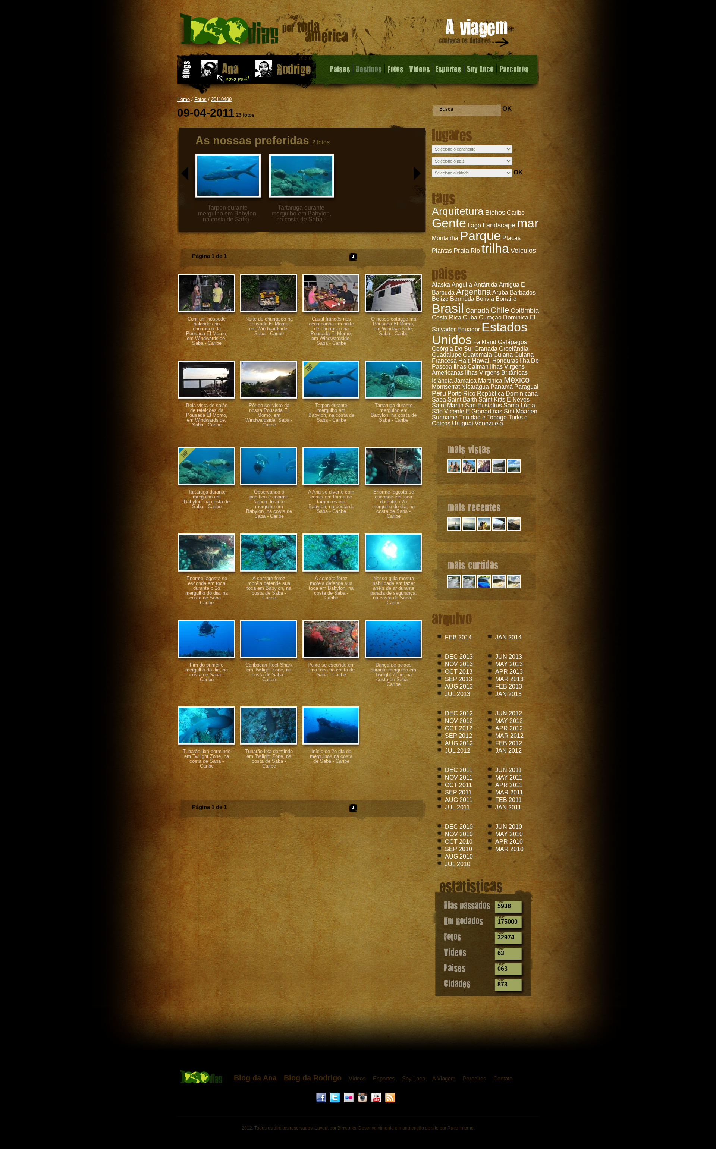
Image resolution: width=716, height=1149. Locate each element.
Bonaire (506, 299)
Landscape (499, 225)
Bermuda (462, 299)
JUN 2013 (508, 657)
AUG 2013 (459, 686)
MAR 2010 (509, 849)
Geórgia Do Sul (452, 349)
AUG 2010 (459, 856)
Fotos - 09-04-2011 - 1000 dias (264, 31)
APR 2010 (509, 841)
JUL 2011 (457, 807)
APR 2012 (509, 728)
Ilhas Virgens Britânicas (496, 372)
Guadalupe (446, 355)
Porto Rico (461, 393)
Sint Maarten (520, 411)
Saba (439, 399)
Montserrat (446, 387)
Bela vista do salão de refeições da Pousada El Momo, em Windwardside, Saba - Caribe (206, 415)
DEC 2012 (459, 713)
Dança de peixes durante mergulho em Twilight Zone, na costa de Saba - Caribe (393, 674)
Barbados (523, 292)
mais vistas (469, 449)
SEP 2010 (458, 849)
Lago (474, 225)
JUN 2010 (508, 827)
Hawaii (481, 361)
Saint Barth (462, 399)
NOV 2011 (458, 777)
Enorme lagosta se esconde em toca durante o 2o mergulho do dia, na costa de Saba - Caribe (393, 504)
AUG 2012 (459, 743)
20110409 (221, 99)
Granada (485, 349)
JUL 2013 (457, 694)
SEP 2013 (458, 679)
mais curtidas (473, 564)
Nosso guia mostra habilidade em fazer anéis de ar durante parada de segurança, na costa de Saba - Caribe (393, 590)
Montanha (445, 238)
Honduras (505, 361)
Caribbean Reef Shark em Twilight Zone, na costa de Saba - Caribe (269, 672)
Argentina (473, 291)
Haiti (464, 361)
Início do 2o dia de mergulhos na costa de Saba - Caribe (331, 756)
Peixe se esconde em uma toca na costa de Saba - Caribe (331, 669)
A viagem (474, 34)
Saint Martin (448, 405)
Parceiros (514, 68)
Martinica (490, 380)
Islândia (442, 380)
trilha (495, 248)
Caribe (516, 213)
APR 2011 (508, 785)
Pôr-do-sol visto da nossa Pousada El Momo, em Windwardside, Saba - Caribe (268, 415)
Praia (461, 250)
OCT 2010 (458, 841)
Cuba (470, 317)
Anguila (462, 284)
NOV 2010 (459, 834)
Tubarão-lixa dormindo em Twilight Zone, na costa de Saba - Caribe (206, 759)
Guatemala (477, 355)
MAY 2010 (509, 834)
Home (183, 99)
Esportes (448, 68)
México (517, 379)
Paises (340, 68)
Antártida (485, 284)
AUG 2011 (458, 800)
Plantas (442, 251)
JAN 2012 (508, 750)
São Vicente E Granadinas (467, 411)
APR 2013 (509, 671)
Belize (440, 299)
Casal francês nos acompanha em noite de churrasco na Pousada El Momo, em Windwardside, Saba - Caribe (331, 331)
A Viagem (444, 1078)
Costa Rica (446, 317)
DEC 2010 (459, 827)
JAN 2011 (508, 807)
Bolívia (485, 299)
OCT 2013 (458, 671)
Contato (502, 1078)
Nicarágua (475, 387)
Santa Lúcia (519, 405)
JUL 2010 (457, 864)
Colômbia (525, 310)
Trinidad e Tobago (483, 417)
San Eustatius (483, 405)
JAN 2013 (508, 694)
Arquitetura (458, 211)
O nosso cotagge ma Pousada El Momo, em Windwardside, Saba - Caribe (393, 326)
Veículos (523, 250)
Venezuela (489, 423)
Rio (475, 251)
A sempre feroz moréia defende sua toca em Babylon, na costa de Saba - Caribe (268, 588)
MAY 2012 (509, 721)
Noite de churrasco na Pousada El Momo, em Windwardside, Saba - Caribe (269, 326)
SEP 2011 (458, 792)
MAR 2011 (509, 792)
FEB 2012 (508, 743)
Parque (480, 236)
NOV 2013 (459, 664)
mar (527, 223)
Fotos (395, 68)
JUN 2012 (508, 713)
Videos (419, 68)
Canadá (477, 310)
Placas (511, 238)
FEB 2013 (508, 686)
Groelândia (513, 349)
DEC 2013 (459, 657)
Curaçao (490, 317)
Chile (499, 310)
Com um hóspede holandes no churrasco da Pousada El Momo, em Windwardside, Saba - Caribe (206, 331)
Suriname (445, 417)
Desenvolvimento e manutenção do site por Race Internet (416, 1128)
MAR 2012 (509, 736)
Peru (439, 393)
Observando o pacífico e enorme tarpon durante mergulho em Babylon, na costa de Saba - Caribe (269, 504)
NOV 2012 (459, 721)
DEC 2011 (458, 770)
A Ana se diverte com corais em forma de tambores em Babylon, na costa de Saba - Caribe (331, 501)
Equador (468, 329)
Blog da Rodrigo (313, 1078)
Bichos (495, 212)
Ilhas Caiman (471, 366)
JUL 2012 (457, 750)
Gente (449, 223)
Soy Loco (480, 68)
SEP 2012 (458, 736)
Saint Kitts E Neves (504, 399)
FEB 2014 (458, 637)
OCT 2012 (458, 728)
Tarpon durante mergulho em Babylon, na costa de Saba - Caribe (331, 413)
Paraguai (526, 387)
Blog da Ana (255, 1078)
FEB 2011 (508, 800)
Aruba (500, 292)
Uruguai (462, 423)
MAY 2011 (508, 777)
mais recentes (474, 507)
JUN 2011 (508, 770)
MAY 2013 (509, 664)
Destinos (369, 68)
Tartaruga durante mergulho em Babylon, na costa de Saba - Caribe (394, 413)
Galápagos (512, 342)
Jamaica (465, 380)
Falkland (484, 342)
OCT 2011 (458, 785)
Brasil (448, 308)
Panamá (501, 387)
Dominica (515, 317)
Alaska (441, 284)
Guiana (503, 355)
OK (507, 108)
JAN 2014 (508, 637)
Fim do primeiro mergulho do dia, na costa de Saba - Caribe (206, 672)
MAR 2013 (509, 679)
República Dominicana (507, 393)
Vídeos (357, 1078)
